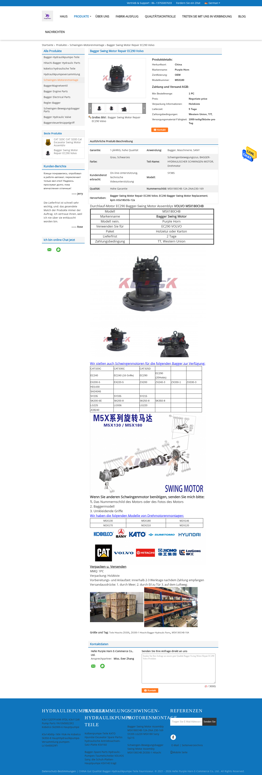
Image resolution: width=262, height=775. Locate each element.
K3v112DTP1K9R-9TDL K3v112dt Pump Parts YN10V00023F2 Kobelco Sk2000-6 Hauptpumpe (61, 723)
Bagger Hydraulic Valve (57, 117)
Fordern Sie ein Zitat (188, 3)
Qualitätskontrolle (160, 16)
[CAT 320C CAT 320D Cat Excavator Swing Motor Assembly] (48, 142)
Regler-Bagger (52, 102)
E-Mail (175, 745)
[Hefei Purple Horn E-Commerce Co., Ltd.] (90, 108)
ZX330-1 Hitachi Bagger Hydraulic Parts (150, 632)
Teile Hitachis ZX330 (119, 632)
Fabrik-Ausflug (127, 16)
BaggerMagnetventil (56, 85)
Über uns (102, 16)
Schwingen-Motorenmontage (87, 45)
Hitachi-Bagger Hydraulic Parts (62, 62)
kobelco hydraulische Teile (59, 68)
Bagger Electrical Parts (57, 97)
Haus (64, 16)
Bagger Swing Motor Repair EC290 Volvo (66, 152)
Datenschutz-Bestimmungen (59, 771)
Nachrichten (55, 32)
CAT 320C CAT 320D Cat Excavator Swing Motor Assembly (68, 142)
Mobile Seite (180, 752)
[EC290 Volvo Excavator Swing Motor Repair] (117, 78)
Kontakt (161, 129)
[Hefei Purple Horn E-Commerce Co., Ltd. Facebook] (173, 738)
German (213, 3)
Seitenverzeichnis (192, 745)
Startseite (47, 45)
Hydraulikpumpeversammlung (62, 74)
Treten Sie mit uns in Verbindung (207, 16)
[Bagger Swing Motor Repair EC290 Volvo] (48, 152)
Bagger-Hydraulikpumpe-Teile (61, 57)
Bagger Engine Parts (56, 91)
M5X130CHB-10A (180, 632)
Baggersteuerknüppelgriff (59, 122)
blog (242, 16)
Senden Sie (209, 721)
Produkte (81, 16)
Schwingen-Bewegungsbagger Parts (62, 110)
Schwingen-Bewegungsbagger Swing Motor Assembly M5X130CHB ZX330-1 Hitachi (145, 749)
